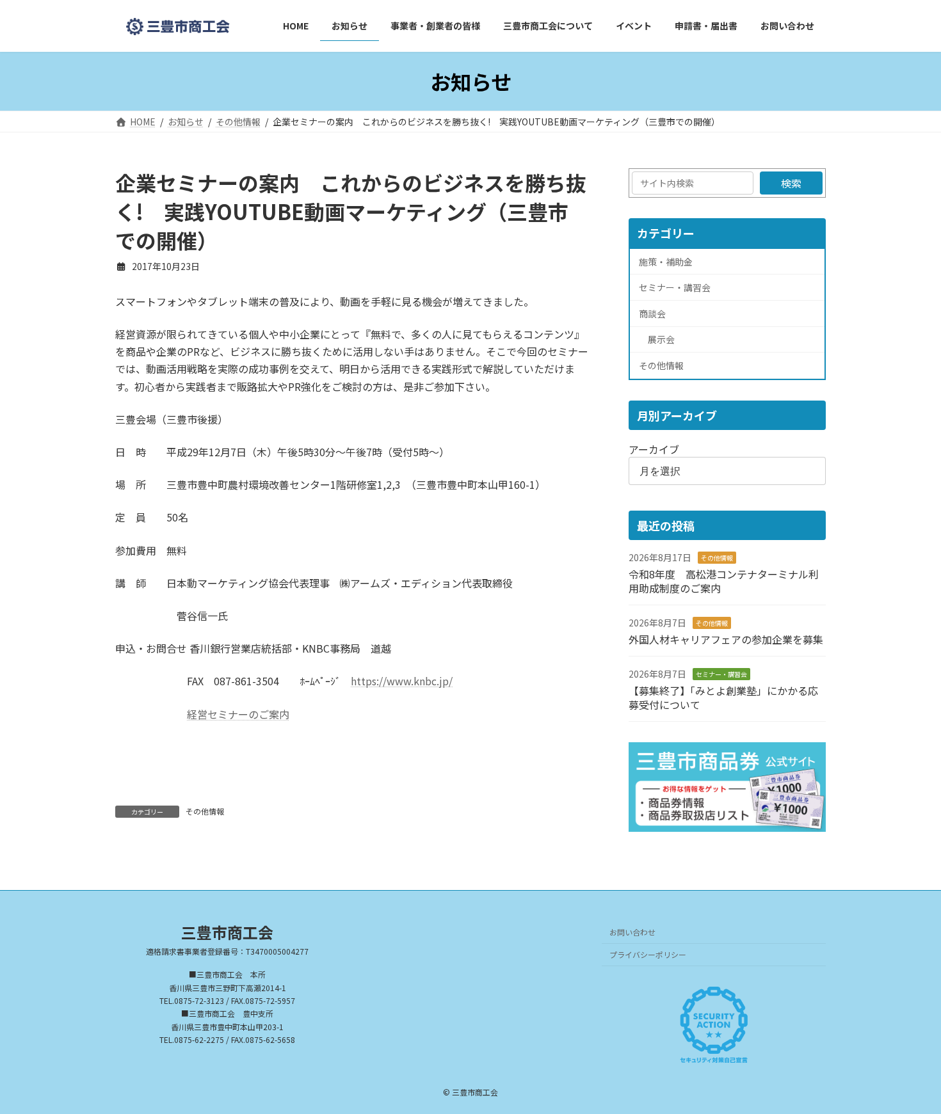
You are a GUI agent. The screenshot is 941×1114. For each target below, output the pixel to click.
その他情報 (205, 811)
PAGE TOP (909, 1068)
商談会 (652, 313)
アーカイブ (654, 449)
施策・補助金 (666, 261)
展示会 (661, 339)
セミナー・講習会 (675, 288)
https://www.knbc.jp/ (402, 680)
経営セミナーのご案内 (238, 714)
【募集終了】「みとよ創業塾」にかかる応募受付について (723, 697)
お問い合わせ (632, 932)
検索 (791, 183)
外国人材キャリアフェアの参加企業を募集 (726, 639)
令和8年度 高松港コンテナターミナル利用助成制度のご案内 (724, 581)
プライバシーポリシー (647, 955)
